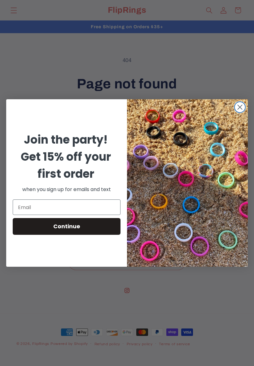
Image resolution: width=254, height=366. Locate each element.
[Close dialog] (239, 107)
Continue (66, 226)
